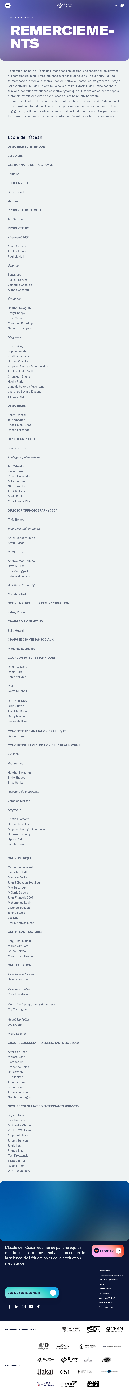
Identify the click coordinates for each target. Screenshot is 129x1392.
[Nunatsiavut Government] (85, 1359)
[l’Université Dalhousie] (68, 1329)
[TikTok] (38, 1307)
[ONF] (90, 1329)
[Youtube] (31, 1307)
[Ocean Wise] (90, 1384)
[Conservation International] (105, 1384)
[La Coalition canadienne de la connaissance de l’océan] (85, 1347)
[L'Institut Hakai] (42, 1372)
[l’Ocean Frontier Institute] (112, 1329)
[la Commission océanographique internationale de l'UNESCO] (39, 1346)
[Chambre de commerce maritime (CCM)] (106, 1372)
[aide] (122, 6)
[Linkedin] (17, 1307)
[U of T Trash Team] (42, 1384)
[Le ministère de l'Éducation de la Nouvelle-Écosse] (61, 1346)
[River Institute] (66, 1360)
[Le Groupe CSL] (62, 1372)
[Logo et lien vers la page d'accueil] (64, 5)
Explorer (67, 1228)
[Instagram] (24, 1307)
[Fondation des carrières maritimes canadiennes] (82, 1372)
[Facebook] (10, 1307)
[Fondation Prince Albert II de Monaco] (42, 1360)
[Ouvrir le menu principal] (8, 5)
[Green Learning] (66, 1384)
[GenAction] (104, 1360)
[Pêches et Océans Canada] (109, 1347)
